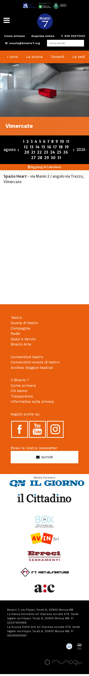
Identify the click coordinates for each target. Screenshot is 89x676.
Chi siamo (19, 391)
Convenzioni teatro (27, 357)
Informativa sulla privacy (32, 401)
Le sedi (78, 57)
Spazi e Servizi (23, 339)
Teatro (16, 317)
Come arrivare (14, 36)
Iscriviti (46, 457)
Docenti (57, 57)
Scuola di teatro (24, 323)
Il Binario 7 (20, 380)
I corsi (12, 57)
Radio (15, 333)
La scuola (34, 57)
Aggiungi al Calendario (45, 167)
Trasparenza (22, 396)
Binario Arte (21, 344)
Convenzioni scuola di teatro (35, 362)
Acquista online (42, 36)
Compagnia (20, 328)
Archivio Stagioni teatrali (32, 368)
